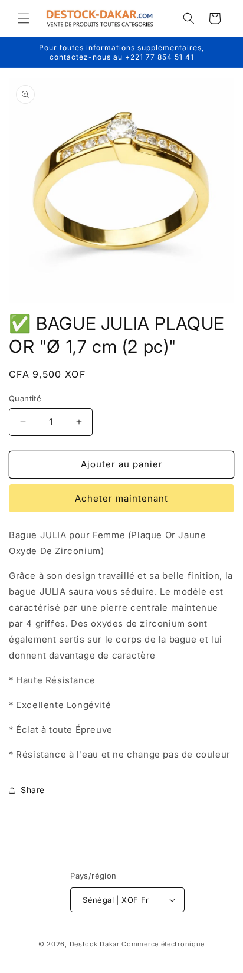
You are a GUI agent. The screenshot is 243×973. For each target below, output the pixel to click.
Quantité (25, 398)
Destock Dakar (95, 944)
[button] (24, 18)
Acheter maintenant (121, 498)
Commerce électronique (163, 944)
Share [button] (33, 790)
